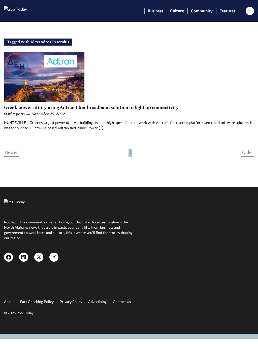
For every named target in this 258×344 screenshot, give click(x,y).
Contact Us (122, 301)
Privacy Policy (71, 301)
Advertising (97, 301)
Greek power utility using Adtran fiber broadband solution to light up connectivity (91, 107)
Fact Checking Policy (37, 301)
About (9, 301)
